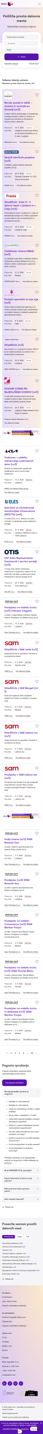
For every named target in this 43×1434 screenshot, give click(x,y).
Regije (20, 1237)
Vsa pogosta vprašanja (14, 1083)
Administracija (7, 1267)
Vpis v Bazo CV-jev (9, 1301)
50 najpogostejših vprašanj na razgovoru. (16, 1092)
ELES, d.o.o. (9, 542)
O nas (4, 1337)
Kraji (27, 1237)
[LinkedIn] (4, 1383)
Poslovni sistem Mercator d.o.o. (16, 419)
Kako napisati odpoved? (14, 1199)
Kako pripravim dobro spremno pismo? (16, 1190)
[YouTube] (21, 1383)
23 (32, 1053)
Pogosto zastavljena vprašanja (14, 1306)
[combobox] (21, 43)
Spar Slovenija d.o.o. (12, 632)
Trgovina (5, 1250)
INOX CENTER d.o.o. (12, 369)
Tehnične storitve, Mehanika (11, 1247)
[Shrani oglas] (37, 95)
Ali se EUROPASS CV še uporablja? (18, 1170)
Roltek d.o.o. (9, 185)
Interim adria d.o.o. (11, 330)
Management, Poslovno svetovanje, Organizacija (18, 1270)
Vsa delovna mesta (27, 142)
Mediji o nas (7, 1346)
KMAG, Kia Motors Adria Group (16, 489)
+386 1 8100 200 (8, 1371)
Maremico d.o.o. (10, 142)
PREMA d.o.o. (9, 236)
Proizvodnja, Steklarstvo (10, 1243)
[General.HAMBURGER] (39, 4)
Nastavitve (25, 1429)
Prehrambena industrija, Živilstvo (13, 1260)
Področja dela (8, 1237)
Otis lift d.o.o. (9, 592)
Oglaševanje (7, 1321)
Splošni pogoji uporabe (10, 1413)
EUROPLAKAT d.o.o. (12, 281)
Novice (4, 1350)
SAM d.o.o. (8, 671)
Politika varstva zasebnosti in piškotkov (15, 1417)
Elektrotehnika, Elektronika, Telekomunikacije (17, 1264)
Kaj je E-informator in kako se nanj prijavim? (18, 1179)
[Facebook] (10, 1383)
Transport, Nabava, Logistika (12, 1253)
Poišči (22, 57)
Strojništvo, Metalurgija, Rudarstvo (14, 1257)
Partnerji (5, 1342)
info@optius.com (9, 1375)
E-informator (7, 1297)
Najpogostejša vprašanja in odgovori (21, 26)
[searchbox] (21, 49)
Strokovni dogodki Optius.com (14, 1317)
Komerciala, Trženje (8, 1274)
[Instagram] (15, 1383)
